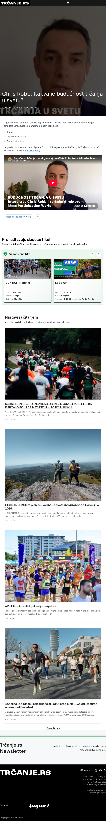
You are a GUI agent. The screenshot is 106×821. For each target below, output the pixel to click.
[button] (68, 2)
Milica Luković (10, 420)
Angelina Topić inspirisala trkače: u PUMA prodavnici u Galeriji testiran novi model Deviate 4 (51, 705)
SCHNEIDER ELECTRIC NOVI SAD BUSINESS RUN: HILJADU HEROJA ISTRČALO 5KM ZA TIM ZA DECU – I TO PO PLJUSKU (48, 405)
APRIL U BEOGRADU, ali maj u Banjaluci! (30, 606)
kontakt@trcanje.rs (98, 792)
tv (38, 216)
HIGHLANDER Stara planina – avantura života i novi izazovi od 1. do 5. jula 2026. (52, 506)
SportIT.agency (32, 150)
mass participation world (18, 216)
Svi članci (53, 728)
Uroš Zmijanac (10, 618)
